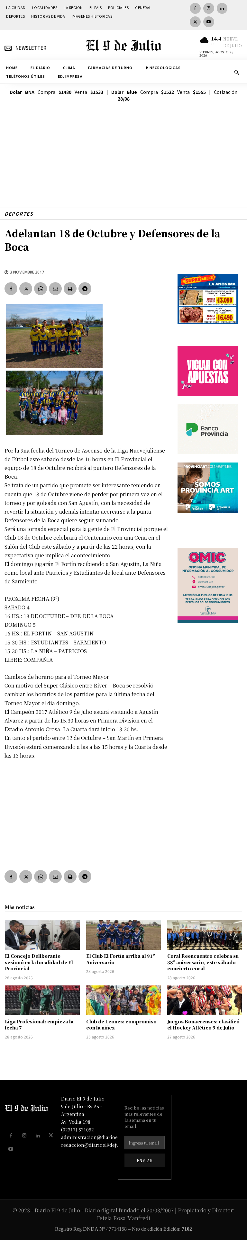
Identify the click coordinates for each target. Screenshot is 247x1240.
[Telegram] (84, 288)
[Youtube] (208, 21)
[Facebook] (195, 8)
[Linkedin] (222, 8)
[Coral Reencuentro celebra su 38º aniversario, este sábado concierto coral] (204, 935)
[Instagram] (208, 8)
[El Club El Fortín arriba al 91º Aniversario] (123, 935)
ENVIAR (144, 1160)
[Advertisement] (123, 163)
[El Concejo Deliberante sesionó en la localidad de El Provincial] (42, 935)
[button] (236, 72)
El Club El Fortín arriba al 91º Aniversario (120, 959)
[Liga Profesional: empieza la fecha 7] (42, 1000)
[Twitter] (195, 21)
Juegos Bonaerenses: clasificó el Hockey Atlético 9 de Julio (203, 1024)
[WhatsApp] (40, 288)
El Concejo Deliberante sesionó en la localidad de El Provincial (39, 962)
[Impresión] (70, 288)
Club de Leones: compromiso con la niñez (121, 1024)
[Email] (55, 288)
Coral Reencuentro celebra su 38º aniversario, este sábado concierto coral (203, 962)
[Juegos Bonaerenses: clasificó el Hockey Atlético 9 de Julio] (204, 1000)
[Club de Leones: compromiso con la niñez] (123, 1000)
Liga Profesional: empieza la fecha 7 (39, 1024)
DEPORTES (19, 213)
